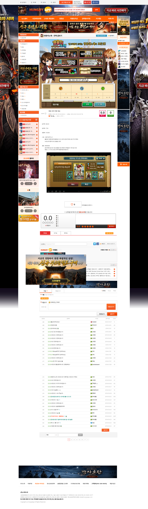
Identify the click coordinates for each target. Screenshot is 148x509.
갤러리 (23, 56)
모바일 (64, 13)
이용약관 (30, 483)
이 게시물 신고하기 (87, 205)
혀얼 (93, 361)
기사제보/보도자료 (75, 483)
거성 (94, 377)
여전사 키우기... (29, 138)
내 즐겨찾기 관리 (124, 43)
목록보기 (102, 314)
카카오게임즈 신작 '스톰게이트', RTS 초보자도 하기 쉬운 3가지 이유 (97, 273)
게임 (23, 96)
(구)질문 (23, 53)
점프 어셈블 (123, 59)
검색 (96, 10)
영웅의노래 (48, 36)
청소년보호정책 (51, 483)
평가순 (66, 233)
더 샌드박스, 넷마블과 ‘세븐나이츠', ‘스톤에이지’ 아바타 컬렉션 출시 (96, 269)
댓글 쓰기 (58, 291)
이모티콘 (53, 302)
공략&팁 (23, 50)
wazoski (94, 400)
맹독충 (93, 393)
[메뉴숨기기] (113, 22)
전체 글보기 (58, 36)
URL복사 (43, 244)
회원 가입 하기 (77, 1)
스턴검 (93, 331)
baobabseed (95, 364)
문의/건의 (23, 115)
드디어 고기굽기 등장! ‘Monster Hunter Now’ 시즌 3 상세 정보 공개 (97, 271)
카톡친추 (23, 59)
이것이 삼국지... (29, 148)
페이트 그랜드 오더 (125, 53)
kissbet (94, 322)
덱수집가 (94, 325)
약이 (93, 351)
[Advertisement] (78, 370)
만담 (93, 423)
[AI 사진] (28, 199)
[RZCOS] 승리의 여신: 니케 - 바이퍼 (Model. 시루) (34, 180)
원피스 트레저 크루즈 (125, 56)
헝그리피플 (24, 105)
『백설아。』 (95, 383)
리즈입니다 (94, 409)
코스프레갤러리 (25, 102)
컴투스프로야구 (71, 13)
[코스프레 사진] (28, 169)
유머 (23, 93)
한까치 (93, 406)
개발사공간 (112, 483)
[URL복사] (63, 244)
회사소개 (22, 483)
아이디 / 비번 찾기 (78, 3)
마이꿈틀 (94, 396)
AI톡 (23, 99)
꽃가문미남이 (95, 390)
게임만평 (23, 108)
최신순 (45, 233)
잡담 (22, 47)
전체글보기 (24, 44)
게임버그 (23, 62)
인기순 (55, 233)
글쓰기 (112, 314)
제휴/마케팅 (86, 483)
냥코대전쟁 (123, 51)
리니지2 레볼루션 (125, 64)
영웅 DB (23, 38)
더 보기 (113, 265)
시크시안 (94, 426)
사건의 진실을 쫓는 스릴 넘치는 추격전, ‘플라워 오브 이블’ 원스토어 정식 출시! (99, 275)
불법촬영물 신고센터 (62, 483)
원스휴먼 (123, 66)
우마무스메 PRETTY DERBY (125, 61)
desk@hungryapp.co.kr (86, 497)
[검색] (80, 435)
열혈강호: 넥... (29, 127)
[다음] (87, 439)
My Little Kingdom (30, 134)
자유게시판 (25, 90)
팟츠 (93, 413)
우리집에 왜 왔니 (28, 207)
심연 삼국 (28, 124)
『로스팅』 (52, 116)
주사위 (58, 302)
